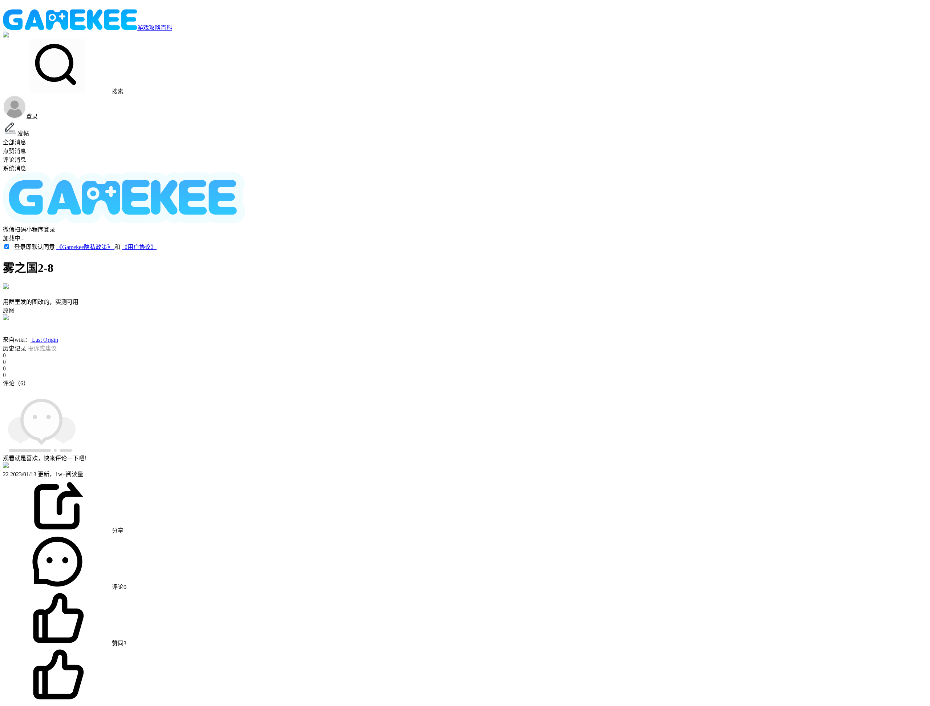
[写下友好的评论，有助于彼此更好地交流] (168, 390)
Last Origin (44, 340)
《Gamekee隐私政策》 (85, 247)
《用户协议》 (139, 247)
